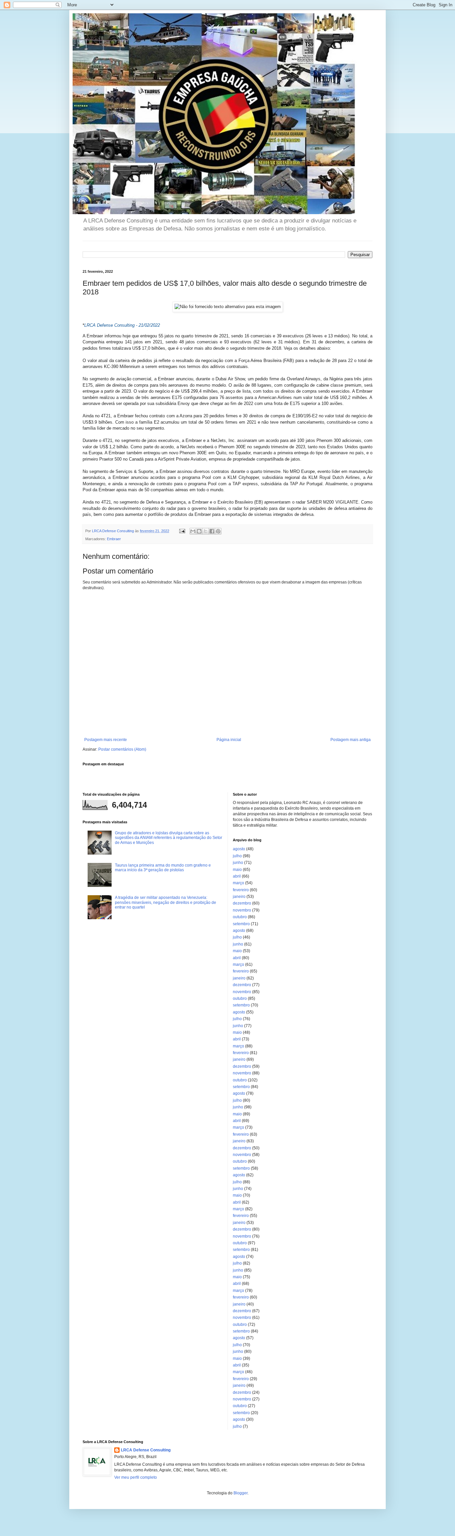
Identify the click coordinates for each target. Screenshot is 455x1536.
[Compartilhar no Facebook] (212, 531)
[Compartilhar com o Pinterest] (218, 531)
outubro (240, 917)
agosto (239, 849)
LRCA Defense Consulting (146, 1450)
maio (237, 869)
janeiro (239, 896)
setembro (241, 924)
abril (237, 876)
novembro (242, 910)
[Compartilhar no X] (205, 531)
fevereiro (241, 890)
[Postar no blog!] (199, 531)
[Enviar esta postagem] (182, 531)
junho (238, 862)
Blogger (240, 1493)
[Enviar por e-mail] (193, 531)
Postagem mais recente (105, 739)
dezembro (242, 903)
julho (237, 856)
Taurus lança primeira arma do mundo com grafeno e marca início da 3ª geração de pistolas (163, 867)
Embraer (114, 539)
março (238, 883)
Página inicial (229, 739)
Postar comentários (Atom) (122, 749)
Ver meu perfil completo (135, 1477)
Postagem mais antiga (350, 739)
